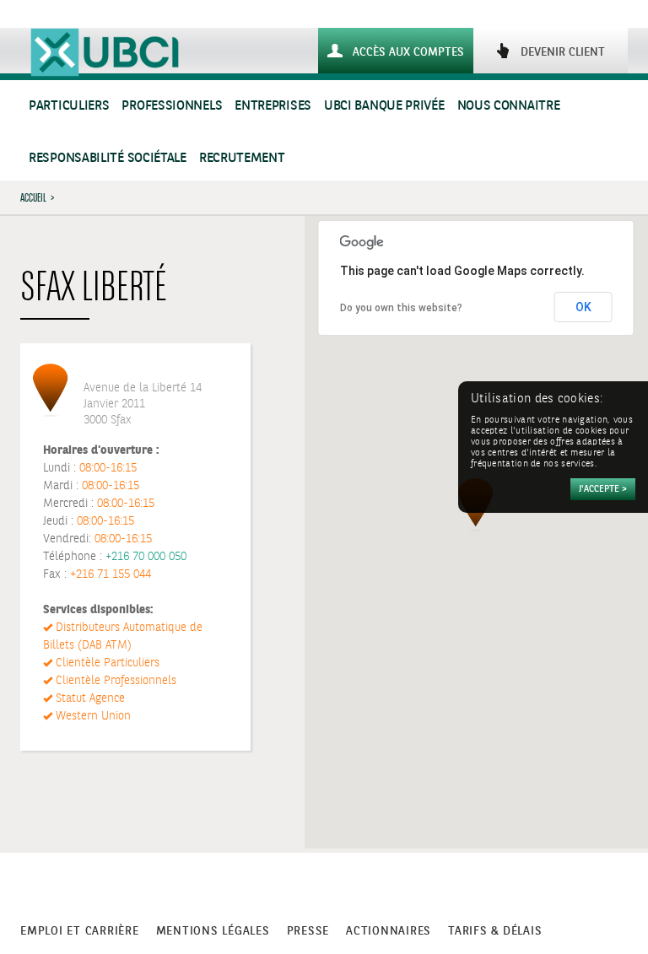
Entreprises (273, 105)
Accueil (33, 197)
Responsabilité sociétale (107, 158)
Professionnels (172, 105)
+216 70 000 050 (145, 556)
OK (583, 307)
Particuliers (69, 105)
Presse (308, 931)
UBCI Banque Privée (384, 105)
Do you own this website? (401, 308)
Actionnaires (388, 931)
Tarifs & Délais (495, 931)
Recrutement (242, 158)
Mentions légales (213, 931)
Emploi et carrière (79, 931)
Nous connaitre (508, 105)
